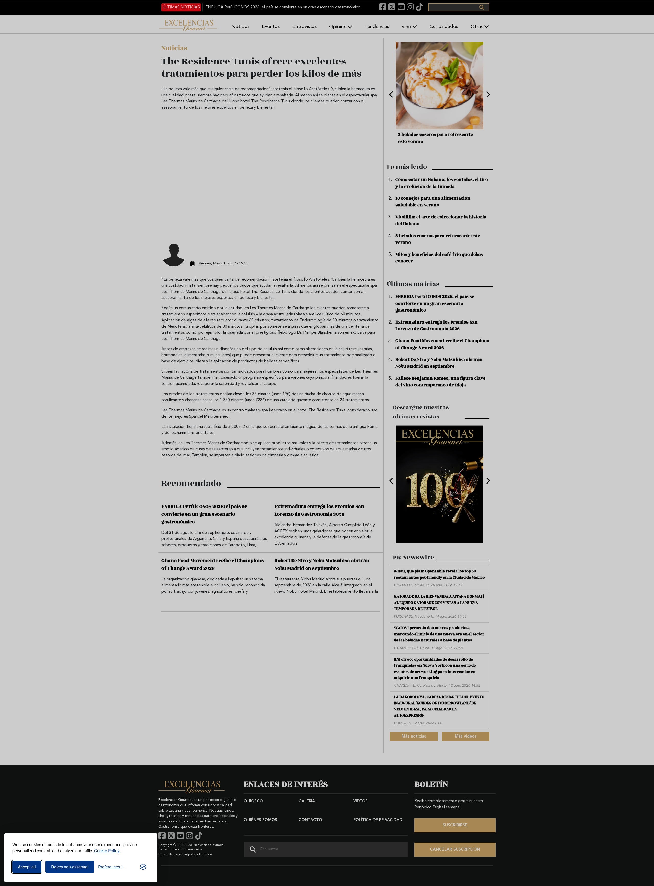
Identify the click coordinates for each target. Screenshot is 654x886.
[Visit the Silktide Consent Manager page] (143, 867)
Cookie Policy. (107, 851)
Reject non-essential (69, 867)
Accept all (27, 867)
